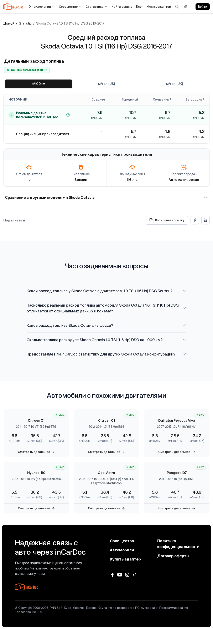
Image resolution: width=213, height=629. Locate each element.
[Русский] (186, 7)
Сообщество (68, 6)
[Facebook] (112, 574)
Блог (139, 6)
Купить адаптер (159, 6)
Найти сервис (121, 6)
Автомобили (122, 550)
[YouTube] (119, 574)
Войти (202, 6)
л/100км (38, 83)
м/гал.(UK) (174, 83)
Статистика (95, 6)
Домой (8, 23)
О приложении (39, 6)
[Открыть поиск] (177, 7)
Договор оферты (173, 556)
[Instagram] (127, 574)
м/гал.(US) (106, 83)
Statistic (25, 23)
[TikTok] (134, 574)
